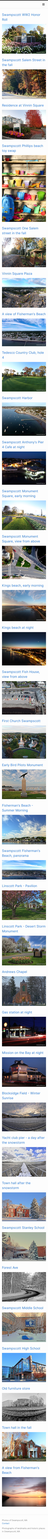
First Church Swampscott (21, 721)
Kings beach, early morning (23, 585)
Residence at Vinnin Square (23, 105)
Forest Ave (10, 1268)
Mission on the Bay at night (22, 1053)
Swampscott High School (21, 1348)
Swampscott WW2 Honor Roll (21, 17)
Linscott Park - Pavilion (19, 886)
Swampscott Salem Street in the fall (23, 62)
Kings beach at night (18, 628)
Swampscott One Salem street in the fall (20, 230)
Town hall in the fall (16, 1428)
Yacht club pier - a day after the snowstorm (23, 1140)
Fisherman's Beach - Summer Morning (17, 808)
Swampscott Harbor (17, 398)
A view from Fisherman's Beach (20, 1470)
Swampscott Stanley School (23, 1228)
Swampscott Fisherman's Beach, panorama (21, 853)
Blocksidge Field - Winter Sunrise (21, 1095)
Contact (5, 1523)
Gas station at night (17, 1012)
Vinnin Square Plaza (17, 274)
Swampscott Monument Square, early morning (20, 493)
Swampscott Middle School (22, 1308)
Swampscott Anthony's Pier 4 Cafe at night (23, 444)
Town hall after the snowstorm (16, 1185)
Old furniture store (16, 1388)
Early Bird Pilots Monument (22, 765)
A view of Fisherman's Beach (24, 314)
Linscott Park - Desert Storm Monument (24, 928)
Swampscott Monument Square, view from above (21, 538)
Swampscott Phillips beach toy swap (22, 148)
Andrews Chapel (14, 972)
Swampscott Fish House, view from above (21, 674)
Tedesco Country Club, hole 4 (23, 355)
